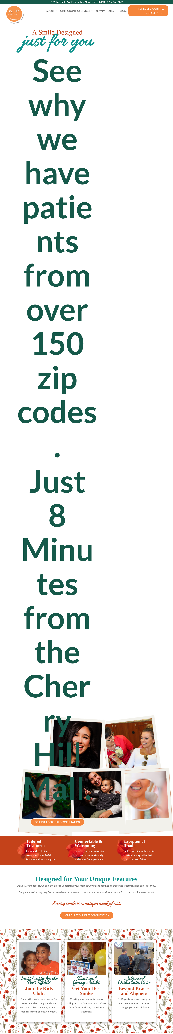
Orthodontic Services (75, 11)
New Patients (105, 11)
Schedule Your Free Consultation (151, 10)
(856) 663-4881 (115, 1)
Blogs (123, 11)
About (50, 11)
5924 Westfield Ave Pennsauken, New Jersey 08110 (77, 1)
